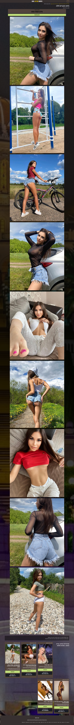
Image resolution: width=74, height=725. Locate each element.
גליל (65, 722)
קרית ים (31, 722)
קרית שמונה (23, 722)
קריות (37, 722)
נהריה (47, 722)
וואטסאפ (37, 15)
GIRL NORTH (37, 1)
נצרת (45, 722)
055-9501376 (37, 11)
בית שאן (68, 722)
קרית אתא (34, 722)
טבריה (58, 722)
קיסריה (39, 722)
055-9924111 (12, 675)
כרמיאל (50, 722)
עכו (43, 722)
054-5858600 (45, 710)
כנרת (52, 722)
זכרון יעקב (63, 722)
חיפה (60, 722)
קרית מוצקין (27, 722)
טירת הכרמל (55, 722)
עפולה (42, 722)
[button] (68, 1)
